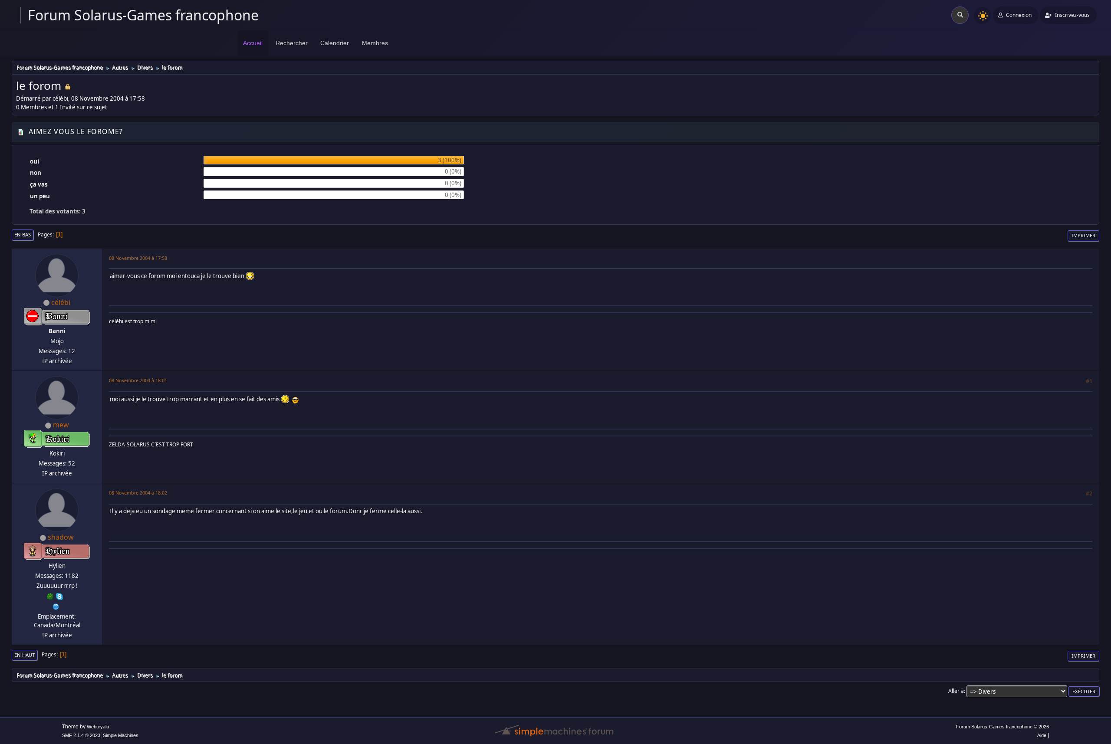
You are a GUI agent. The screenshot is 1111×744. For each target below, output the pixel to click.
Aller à (956, 691)
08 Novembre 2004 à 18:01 (138, 380)
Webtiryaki (98, 726)
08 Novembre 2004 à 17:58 (138, 258)
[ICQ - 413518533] (50, 596)
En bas (22, 234)
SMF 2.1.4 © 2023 (81, 735)
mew (61, 424)
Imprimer (1083, 235)
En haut (24, 655)
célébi (60, 302)
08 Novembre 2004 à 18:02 (138, 492)
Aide (1041, 735)
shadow (61, 537)
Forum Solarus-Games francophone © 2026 (1002, 726)
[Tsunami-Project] (56, 606)
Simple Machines (120, 735)
